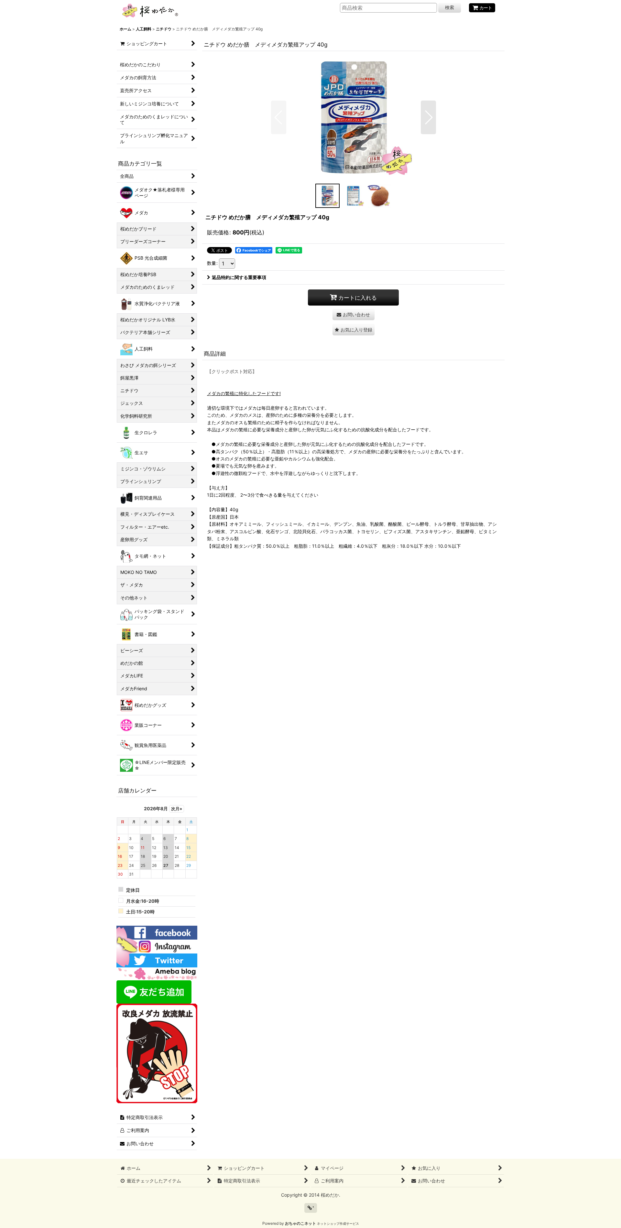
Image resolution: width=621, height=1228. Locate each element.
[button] (278, 117)
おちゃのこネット (300, 1223)
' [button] (313, 1208)
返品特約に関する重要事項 (239, 277)
